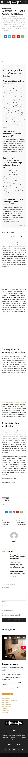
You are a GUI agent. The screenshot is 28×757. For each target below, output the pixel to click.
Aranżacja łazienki (6, 706)
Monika (5, 33)
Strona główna (5, 5)
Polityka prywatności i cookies (18, 755)
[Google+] (9, 749)
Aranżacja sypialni (6, 704)
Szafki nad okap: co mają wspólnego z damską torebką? (21, 522)
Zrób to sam (8, 8)
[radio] (14, 486)
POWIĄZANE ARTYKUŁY (8, 549)
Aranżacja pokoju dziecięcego (9, 700)
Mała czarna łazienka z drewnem (13, 674)
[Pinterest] (18, 749)
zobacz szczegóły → (17, 195)
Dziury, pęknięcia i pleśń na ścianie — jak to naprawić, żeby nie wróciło (18, 556)
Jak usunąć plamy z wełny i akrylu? (13, 688)
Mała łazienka (5, 710)
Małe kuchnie (5, 708)
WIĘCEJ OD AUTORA (7, 551)
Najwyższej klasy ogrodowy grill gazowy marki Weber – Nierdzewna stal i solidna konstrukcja (13, 669)
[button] (26, 2)
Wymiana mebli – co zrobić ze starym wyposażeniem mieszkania (7, 523)
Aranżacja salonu (6, 702)
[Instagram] (14, 749)
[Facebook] (5, 749)
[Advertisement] (14, 331)
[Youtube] (22, 749)
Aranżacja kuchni (6, 698)
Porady (10, 5)
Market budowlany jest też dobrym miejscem (13, 402)
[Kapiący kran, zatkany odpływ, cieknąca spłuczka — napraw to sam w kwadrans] (5, 573)
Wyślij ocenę (5, 498)
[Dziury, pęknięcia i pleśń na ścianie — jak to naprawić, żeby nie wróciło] (5, 556)
